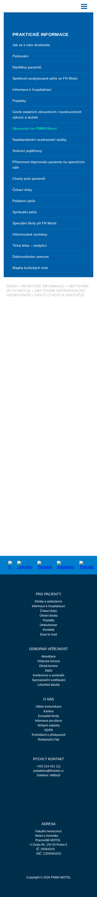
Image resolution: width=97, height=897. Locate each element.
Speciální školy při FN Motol (34, 223)
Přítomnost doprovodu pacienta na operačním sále (48, 164)
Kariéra (48, 711)
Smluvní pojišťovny (27, 151)
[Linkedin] (24, 565)
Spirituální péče (24, 212)
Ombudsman (48, 625)
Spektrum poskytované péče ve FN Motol (44, 78)
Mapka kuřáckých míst (30, 268)
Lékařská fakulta (49, 685)
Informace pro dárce (48, 720)
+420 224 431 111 (48, 766)
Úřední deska (49, 615)
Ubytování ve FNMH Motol (34, 128)
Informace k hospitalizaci (31, 89)
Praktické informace (42, 286)
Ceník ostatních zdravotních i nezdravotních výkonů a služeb (47, 114)
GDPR (48, 730)
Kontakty (48, 629)
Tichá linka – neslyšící (29, 245)
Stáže (48, 670)
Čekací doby (22, 190)
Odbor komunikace (48, 706)
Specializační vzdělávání (48, 680)
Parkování (20, 56)
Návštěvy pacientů (26, 67)
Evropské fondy (48, 716)
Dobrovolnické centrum (30, 257)
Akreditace (48, 656)
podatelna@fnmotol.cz (48, 771)
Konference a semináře (48, 675)
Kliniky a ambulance (48, 601)
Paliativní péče (23, 201)
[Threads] (86, 565)
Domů (11, 286)
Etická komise (48, 666)
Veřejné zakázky (49, 725)
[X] (10, 565)
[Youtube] (44, 565)
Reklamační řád (48, 739)
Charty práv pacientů (28, 178)
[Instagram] (65, 565)
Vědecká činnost (48, 661)
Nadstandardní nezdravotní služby (39, 140)
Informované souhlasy (29, 234)
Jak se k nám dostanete (31, 45)
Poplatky (19, 101)
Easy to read (48, 634)
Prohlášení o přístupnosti (48, 735)
